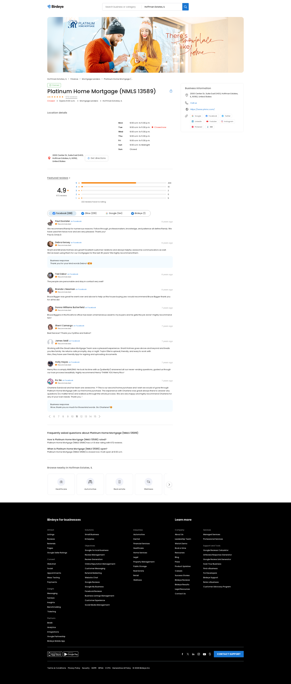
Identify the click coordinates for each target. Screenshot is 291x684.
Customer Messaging (95, 568)
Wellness (137, 580)
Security (86, 668)
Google (198, 116)
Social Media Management (97, 605)
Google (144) (115, 213)
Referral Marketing (93, 573)
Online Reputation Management (100, 564)
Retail (136, 575)
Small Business (92, 534)
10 (72, 416)
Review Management (95, 554)
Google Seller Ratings (57, 552)
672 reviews (71, 96)
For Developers (210, 573)
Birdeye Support (210, 577)
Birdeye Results (182, 584)
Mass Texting (53, 577)
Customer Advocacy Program (217, 586)
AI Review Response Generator (217, 554)
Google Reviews (92, 582)
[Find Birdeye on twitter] (188, 654)
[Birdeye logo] (56, 7)
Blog (177, 557)
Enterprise (89, 539)
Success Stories (182, 575)
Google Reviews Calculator (215, 550)
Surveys (51, 598)
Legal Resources (182, 589)
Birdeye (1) (140, 213)
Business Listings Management (99, 595)
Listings (50, 534)
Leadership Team (183, 539)
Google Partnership (56, 636)
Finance (74, 79)
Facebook (213, 116)
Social (50, 568)
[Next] (169, 484)
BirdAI (49, 622)
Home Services (140, 552)
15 (95, 416)
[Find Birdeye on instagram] (198, 654)
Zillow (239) (91, 213)
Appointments (54, 573)
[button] (49, 416)
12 (81, 416)
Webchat (51, 564)
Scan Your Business (212, 564)
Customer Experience (95, 600)
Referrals (51, 543)
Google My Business (94, 586)
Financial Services (141, 543)
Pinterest (198, 127)
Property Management (144, 561)
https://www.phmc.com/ (202, 109)
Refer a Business (211, 582)
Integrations (53, 632)
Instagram (228, 121)
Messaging (52, 593)
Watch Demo (181, 543)
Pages (50, 548)
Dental (136, 539)
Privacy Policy (74, 668)
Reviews (51, 539)
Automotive (139, 534)
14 (90, 416)
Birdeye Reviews (182, 580)
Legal (135, 557)
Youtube (212, 121)
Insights (51, 602)
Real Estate (138, 571)
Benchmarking (54, 607)
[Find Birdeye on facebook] (182, 654)
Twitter (227, 116)
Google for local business (97, 550)
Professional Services (213, 539)
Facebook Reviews (93, 591)
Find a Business (210, 568)
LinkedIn (198, 121)
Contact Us (180, 593)
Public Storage (140, 566)
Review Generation (94, 559)
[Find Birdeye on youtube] (204, 654)
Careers (178, 571)
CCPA (107, 668)
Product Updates (183, 566)
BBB (211, 127)
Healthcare (138, 548)
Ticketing (51, 611)
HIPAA (100, 668)
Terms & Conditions (56, 668)
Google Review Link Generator (217, 559)
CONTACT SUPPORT (229, 654)
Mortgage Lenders (91, 79)
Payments (52, 582)
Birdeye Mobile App (56, 641)
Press (177, 561)
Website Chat (91, 577)
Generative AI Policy (121, 668)
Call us (193, 103)
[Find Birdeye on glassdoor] (210, 654)
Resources (180, 552)
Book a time (180, 548)
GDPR (93, 668)
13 (86, 416)
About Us (179, 534)
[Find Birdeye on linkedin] (193, 654)
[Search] (185, 6)
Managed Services (211, 534)
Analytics (51, 627)
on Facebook (76, 221)
